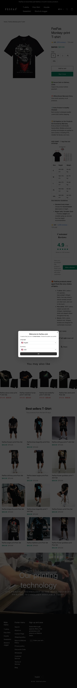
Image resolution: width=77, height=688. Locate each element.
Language (23, 339)
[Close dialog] (57, 332)
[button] (38, 342)
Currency (23, 346)
